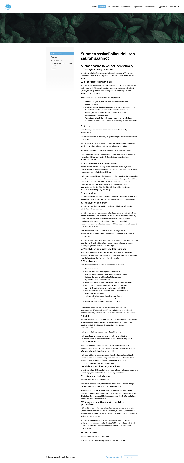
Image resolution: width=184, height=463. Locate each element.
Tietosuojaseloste (112, 457)
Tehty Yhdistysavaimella (131, 457)
